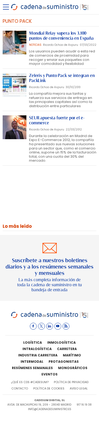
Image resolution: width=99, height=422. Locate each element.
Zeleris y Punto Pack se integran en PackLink (62, 78)
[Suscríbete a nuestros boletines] (49, 268)
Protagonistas (64, 361)
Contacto (19, 388)
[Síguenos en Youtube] (58, 326)
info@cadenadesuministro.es (49, 409)
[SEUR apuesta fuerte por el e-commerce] (14, 127)
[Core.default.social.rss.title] (66, 326)
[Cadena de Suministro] (49, 317)
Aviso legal (79, 388)
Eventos (49, 374)
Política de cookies (48, 388)
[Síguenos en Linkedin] (49, 326)
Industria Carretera (38, 355)
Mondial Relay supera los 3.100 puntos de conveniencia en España (61, 35)
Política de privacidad (71, 382)
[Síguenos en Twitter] (41, 326)
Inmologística (61, 342)
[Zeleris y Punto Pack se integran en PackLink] (14, 85)
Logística (32, 342)
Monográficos (72, 368)
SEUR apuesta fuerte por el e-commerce (56, 120)
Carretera (67, 349)
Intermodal (32, 361)
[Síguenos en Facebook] (33, 326)
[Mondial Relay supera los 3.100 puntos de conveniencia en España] (14, 43)
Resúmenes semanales (32, 368)
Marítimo (72, 355)
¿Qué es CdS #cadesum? (30, 382)
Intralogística (37, 349)
